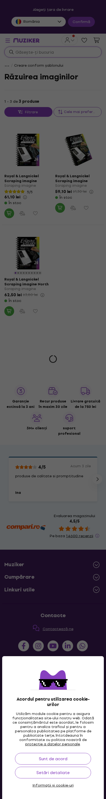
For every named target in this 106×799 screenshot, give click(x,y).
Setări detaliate (53, 772)
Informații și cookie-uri (53, 785)
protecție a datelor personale (52, 744)
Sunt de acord (53, 758)
